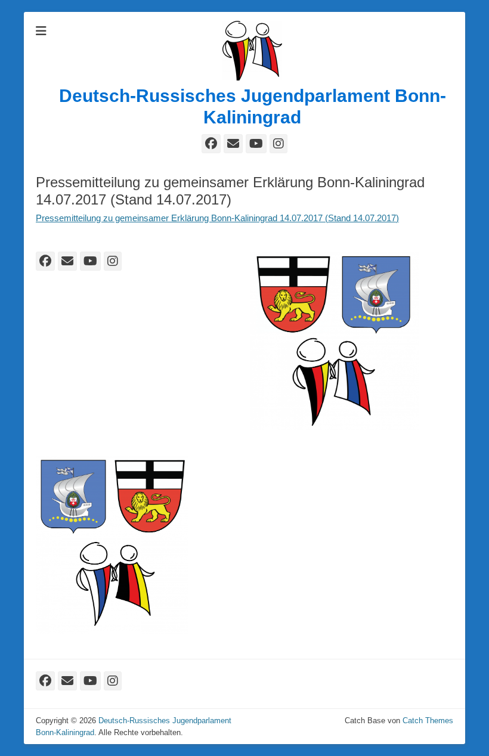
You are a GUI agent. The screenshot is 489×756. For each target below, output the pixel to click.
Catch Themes (428, 720)
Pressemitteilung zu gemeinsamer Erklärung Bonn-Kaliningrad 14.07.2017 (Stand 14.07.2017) (217, 218)
